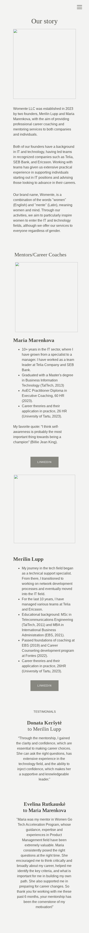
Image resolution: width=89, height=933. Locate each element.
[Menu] (79, 7)
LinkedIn (44, 462)
